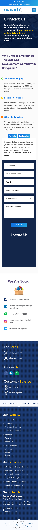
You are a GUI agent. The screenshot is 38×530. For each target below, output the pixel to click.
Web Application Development (16, 474)
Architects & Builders (13, 427)
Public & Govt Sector (13, 431)
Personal (8, 438)
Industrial (8, 434)
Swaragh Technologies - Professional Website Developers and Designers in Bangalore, (19, 525)
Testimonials (24, 136)
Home (5, 403)
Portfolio (12, 136)
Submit (19, 225)
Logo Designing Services (14, 485)
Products (24, 403)
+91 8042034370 (11, 509)
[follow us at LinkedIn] (17, 1)
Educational (9, 420)
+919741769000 (15, 387)
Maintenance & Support (14, 470)
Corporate (9, 423)
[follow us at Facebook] (15, 1)
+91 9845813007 (13, 4)
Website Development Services (16, 467)
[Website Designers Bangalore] (12, 10)
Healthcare (9, 441)
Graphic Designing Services (15, 481)
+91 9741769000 (25, 4)
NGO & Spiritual (11, 445)
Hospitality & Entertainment (10, 453)
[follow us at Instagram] (23, 1)
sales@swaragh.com (16, 358)
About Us (14, 403)
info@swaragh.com (15, 392)
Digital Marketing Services (14, 478)
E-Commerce (9, 449)
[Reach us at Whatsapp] (20, 1)
